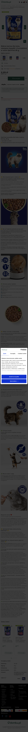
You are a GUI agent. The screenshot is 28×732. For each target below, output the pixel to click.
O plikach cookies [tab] (22, 353)
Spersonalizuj (13, 381)
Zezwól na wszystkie (14, 376)
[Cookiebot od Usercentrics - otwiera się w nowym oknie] (20, 350)
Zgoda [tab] (4, 353)
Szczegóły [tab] (12, 353)
